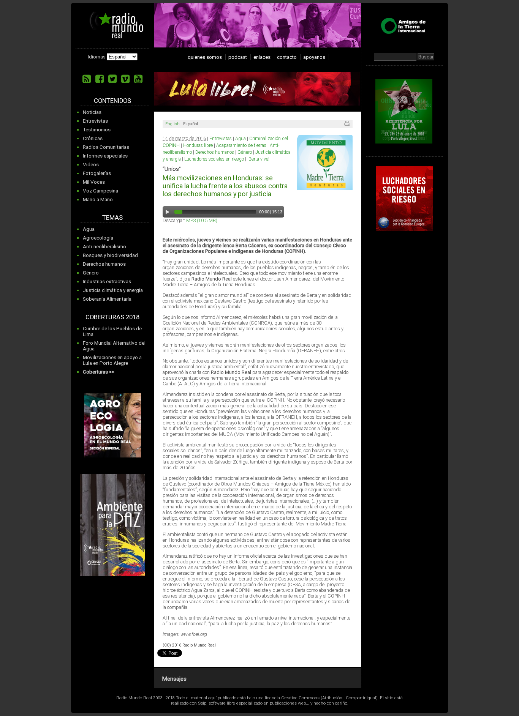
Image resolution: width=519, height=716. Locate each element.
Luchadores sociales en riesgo (214, 159)
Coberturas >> (98, 372)
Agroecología (98, 238)
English (172, 123)
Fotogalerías (97, 173)
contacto (287, 57)
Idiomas (97, 57)
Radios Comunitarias (106, 147)
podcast (237, 57)
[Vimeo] (125, 79)
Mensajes (174, 678)
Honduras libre (198, 145)
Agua (89, 229)
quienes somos (205, 57)
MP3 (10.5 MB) (201, 220)
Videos (91, 164)
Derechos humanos (104, 264)
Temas (112, 217)
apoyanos (314, 57)
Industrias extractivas (107, 281)
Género (91, 273)
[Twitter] (112, 79)
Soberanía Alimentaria (107, 299)
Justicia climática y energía (113, 290)
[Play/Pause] (168, 212)
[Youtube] (138, 79)
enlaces (262, 57)
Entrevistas (95, 121)
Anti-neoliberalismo (104, 246)
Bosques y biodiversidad (110, 255)
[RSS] (86, 79)
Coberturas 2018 (112, 317)
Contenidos (112, 100)
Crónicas (93, 138)
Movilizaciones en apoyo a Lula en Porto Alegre (112, 360)
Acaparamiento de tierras (241, 145)
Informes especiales (105, 156)
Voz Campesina (100, 191)
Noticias (92, 112)
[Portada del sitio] (114, 35)
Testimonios (97, 129)
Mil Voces (94, 182)
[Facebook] (99, 79)
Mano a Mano (98, 199)
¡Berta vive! (258, 159)
